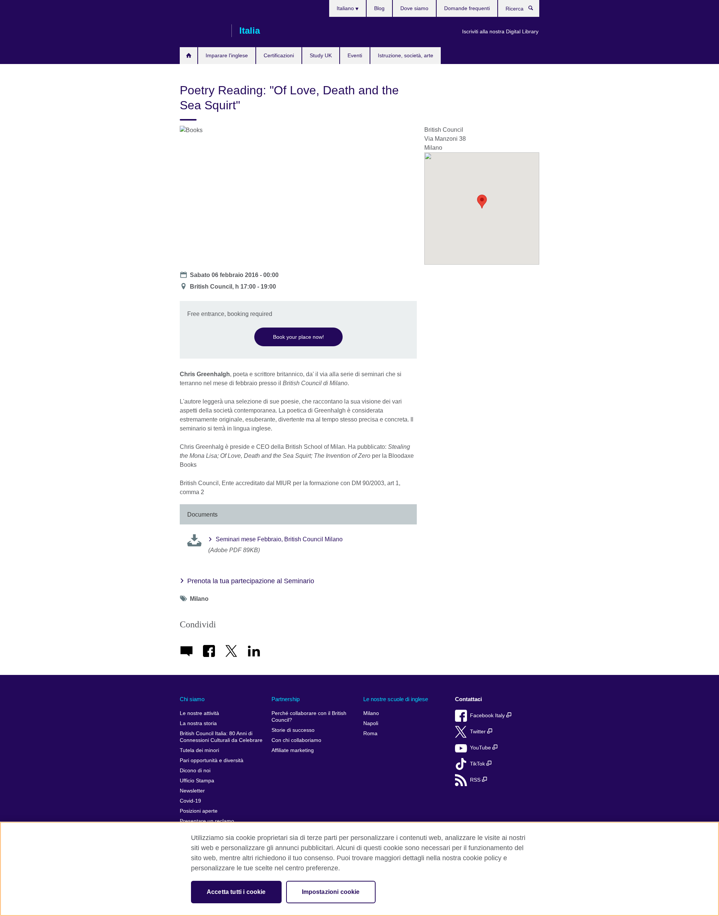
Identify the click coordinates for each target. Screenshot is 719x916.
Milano (371, 713)
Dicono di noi (195, 770)
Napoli (370, 723)
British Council (202, 30)
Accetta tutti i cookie (236, 892)
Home (188, 55)
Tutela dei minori (199, 750)
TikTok (478, 764)
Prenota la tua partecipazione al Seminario (250, 581)
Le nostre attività (199, 713)
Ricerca (534, 9)
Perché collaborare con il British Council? (308, 716)
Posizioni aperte (199, 811)
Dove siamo (414, 8)
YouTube (481, 748)
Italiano (346, 8)
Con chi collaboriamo (296, 740)
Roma (370, 733)
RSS (476, 780)
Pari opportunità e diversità (211, 760)
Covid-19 (190, 801)
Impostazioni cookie (331, 892)
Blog (379, 8)
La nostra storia (198, 723)
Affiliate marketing (292, 750)
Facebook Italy (488, 715)
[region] (359, 869)
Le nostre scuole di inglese (395, 699)
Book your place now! (298, 337)
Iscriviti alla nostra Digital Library (500, 31)
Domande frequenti (467, 8)
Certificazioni (279, 55)
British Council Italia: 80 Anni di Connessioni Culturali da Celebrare (221, 737)
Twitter (478, 731)
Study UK (321, 55)
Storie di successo (293, 730)
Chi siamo (192, 699)
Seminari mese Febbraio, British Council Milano (279, 539)
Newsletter (192, 791)
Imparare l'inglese (227, 55)
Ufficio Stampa (197, 780)
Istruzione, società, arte (405, 55)
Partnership (285, 699)
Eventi (355, 55)
